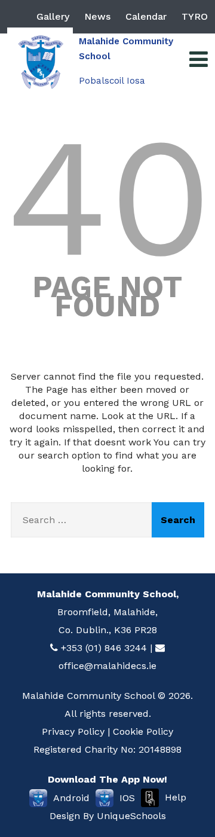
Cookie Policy (143, 731)
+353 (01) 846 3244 (104, 647)
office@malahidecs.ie (107, 665)
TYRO (195, 16)
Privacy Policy (73, 731)
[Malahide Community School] (40, 60)
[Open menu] (198, 59)
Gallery (52, 16)
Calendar (146, 16)
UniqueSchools (131, 815)
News (97, 16)
